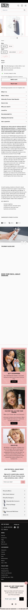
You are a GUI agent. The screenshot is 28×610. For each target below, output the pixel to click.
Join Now (14, 381)
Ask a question (5, 121)
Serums (3, 554)
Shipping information (7, 117)
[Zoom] (22, 34)
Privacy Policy (4, 568)
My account (4, 544)
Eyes (2, 556)
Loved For (4, 110)
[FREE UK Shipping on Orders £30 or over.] (13, 1)
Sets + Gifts (4, 562)
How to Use (4, 103)
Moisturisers (4, 558)
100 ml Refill (12, 52)
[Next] (25, 242)
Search (3, 535)
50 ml (10, 46)
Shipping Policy (5, 570)
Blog (2, 579)
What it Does (5, 95)
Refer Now (14, 423)
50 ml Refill (5, 57)
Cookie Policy (4, 575)
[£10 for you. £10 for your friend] (14, 398)
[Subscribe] (21, 599)
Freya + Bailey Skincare (10, 274)
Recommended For (6, 114)
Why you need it (5, 106)
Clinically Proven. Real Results (10, 99)
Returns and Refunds (6, 573)
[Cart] (22, 5)
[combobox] (14, 10)
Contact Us (4, 537)
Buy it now (14, 83)
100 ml (4, 46)
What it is (4, 92)
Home (2, 40)
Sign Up (3, 541)
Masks (3, 560)
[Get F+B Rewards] (14, 360)
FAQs (2, 539)
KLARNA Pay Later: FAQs (7, 577)
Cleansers (3, 550)
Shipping (10, 76)
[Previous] (22, 242)
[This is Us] (14, 436)
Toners (3, 552)
